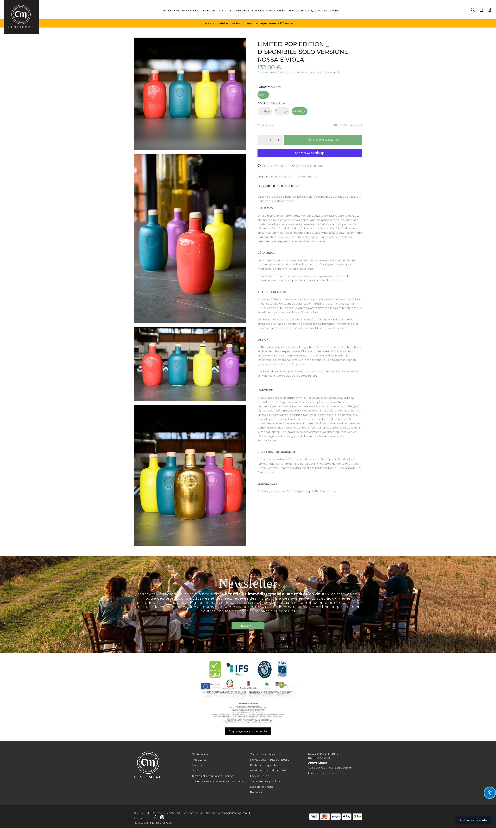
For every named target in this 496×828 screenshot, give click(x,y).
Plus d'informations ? (348, 125)
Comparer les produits (265, 781)
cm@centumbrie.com (332, 773)
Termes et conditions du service (213, 776)
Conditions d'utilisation (265, 754)
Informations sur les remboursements (217, 781)
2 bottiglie (282, 111)
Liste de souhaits (261, 786)
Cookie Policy (259, 776)
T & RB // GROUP (161, 822)
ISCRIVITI (248, 625)
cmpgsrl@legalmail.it (236, 813)
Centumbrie (200, 754)
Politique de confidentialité (268, 770)
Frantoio (197, 765)
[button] (490, 793)
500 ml (263, 94)
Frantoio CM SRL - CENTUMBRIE (293, 176)
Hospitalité (199, 759)
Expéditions (265, 125)
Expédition (285, 72)
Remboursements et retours (269, 759)
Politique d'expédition (264, 765)
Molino (196, 770)
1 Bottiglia (264, 111)
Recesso (256, 792)
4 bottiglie (300, 111)
